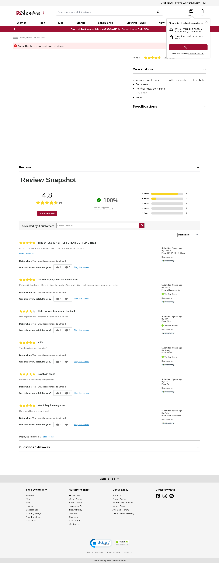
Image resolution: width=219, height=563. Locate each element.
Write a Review (47, 213)
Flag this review (81, 267)
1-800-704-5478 (112, 552)
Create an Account (196, 53)
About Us (116, 495)
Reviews (25, 167)
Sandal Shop (105, 22)
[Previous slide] (14, 29)
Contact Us (74, 524)
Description (143, 69)
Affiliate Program (120, 510)
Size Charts (74, 520)
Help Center (75, 495)
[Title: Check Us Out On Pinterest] (171, 496)
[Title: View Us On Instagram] (165, 496)
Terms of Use (118, 506)
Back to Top (48, 437)
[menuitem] (21, 23)
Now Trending (33, 517)
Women (22, 22)
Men (42, 22)
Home (15, 37)
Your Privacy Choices (122, 502)
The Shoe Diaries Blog (123, 513)
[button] (101, 543)
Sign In (188, 47)
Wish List (73, 513)
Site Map (73, 517)
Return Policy (75, 510)
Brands (80, 22)
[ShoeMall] (30, 13)
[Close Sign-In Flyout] (206, 21)
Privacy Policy (119, 499)
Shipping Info (75, 506)
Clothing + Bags (136, 22)
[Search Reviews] (142, 225)
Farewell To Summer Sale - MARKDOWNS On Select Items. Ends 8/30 (109, 29)
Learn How (200, 2)
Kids (60, 22)
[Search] (158, 12)
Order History (75, 502)
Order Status (75, 499)
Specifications (145, 106)
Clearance (31, 520)
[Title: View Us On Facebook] (158, 496)
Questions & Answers (34, 447)
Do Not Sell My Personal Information (109, 560)
